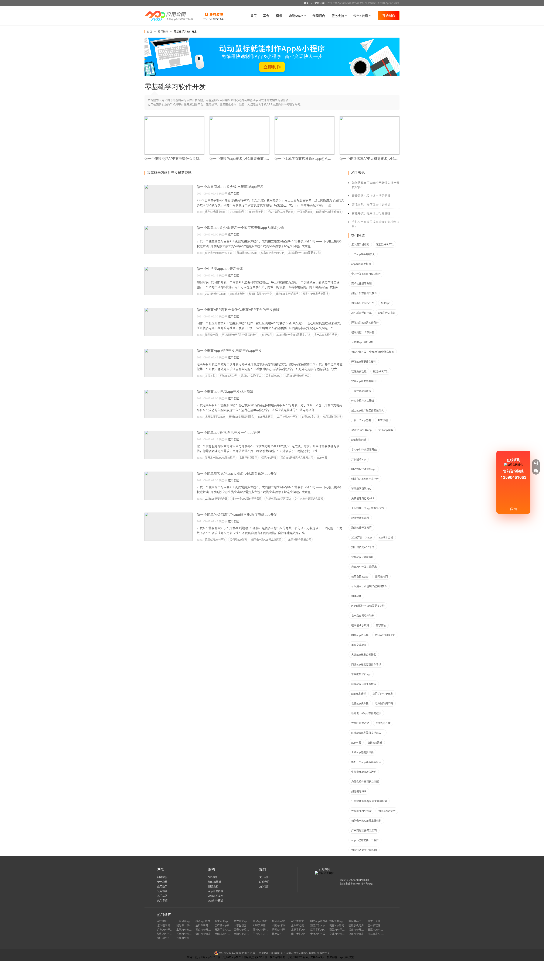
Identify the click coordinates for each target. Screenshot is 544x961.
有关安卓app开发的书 (227, 921)
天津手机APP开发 (225, 929)
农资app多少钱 (310, 416)
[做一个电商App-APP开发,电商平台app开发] (168, 350)
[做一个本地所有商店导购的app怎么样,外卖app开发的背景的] (304, 118)
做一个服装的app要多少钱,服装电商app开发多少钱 (248, 159)
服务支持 (338, 15)
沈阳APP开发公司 (167, 934)
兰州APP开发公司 (263, 934)
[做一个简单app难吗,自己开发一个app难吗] (168, 432)
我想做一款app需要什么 (190, 925)
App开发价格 (215, 891)
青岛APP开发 (318, 934)
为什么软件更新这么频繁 (309, 498)
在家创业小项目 (360, 625)
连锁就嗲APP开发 (215, 539)
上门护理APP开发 (287, 416)
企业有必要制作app (302, 925)
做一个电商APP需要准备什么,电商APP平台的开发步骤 (238, 309)
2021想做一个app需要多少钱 (293, 334)
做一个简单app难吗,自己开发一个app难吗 (228, 432)
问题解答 (162, 877)
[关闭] (513, 508)
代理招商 (318, 15)
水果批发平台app (215, 416)
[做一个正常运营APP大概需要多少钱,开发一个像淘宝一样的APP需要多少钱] (370, 118)
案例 (266, 15)
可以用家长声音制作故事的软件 (240, 334)
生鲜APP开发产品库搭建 (210, 925)
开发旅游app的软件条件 (365, 322)
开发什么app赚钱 (361, 391)
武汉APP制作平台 (251, 375)
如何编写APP (359, 791)
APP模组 (383, 420)
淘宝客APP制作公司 (362, 303)
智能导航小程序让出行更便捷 (371, 195)
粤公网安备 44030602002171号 (236, 953)
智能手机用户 (356, 925)
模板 (279, 15)
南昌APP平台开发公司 (342, 929)
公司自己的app (359, 576)
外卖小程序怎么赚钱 (362, 400)
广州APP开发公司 (167, 929)
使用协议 (162, 891)
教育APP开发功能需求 (315, 293)
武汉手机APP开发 (320, 929)
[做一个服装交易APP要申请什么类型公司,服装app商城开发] (174, 118)
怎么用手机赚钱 (360, 244)
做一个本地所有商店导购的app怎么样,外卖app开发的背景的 (320, 159)
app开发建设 (265, 416)
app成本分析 (237, 293)
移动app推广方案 (263, 921)
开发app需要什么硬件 (363, 361)
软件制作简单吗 (332, 416)
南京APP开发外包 (206, 929)
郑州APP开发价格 (263, 929)
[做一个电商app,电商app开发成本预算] (168, 391)
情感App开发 (268, 457)
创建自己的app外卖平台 (218, 252)
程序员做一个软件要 (362, 332)
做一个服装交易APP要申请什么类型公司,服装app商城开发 (188, 159)
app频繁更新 (256, 211)
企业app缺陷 (237, 211)
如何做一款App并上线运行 (266, 539)
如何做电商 (211, 334)
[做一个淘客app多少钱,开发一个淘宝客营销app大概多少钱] (168, 227)
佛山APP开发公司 (167, 938)
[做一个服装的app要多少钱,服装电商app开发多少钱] (239, 118)
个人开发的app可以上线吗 (366, 273)
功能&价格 (296, 15)
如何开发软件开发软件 (364, 293)
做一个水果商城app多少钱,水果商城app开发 (230, 187)
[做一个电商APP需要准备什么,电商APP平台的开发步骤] (168, 309)
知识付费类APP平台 (260, 293)
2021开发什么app (215, 293)
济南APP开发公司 (282, 929)
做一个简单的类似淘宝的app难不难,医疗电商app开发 (237, 514)
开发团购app (304, 211)
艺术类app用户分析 (362, 342)
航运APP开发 (380, 371)
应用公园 (233, 193)
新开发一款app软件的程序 (220, 457)
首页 (253, 15)
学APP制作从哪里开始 (280, 211)
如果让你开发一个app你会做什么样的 (372, 352)
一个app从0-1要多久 (363, 254)
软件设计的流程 (360, 518)
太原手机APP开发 (301, 929)
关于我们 (264, 877)
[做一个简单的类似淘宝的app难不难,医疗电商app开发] (168, 514)
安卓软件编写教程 (361, 283)
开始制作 (388, 15)
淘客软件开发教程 (361, 527)
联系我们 (264, 882)
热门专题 (162, 900)
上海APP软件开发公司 (189, 929)
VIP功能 (212, 877)
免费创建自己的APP (272, 252)
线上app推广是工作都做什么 (367, 410)
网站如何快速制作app (328, 211)
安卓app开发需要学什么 (365, 381)
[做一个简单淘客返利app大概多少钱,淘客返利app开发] (168, 473)
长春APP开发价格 (186, 934)
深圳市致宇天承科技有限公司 (356, 883)
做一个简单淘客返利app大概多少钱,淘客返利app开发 (237, 473)
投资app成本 (203, 921)
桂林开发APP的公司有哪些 (383, 934)
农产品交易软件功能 (325, 334)
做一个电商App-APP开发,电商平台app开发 (229, 350)
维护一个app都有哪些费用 (247, 498)
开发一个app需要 (361, 420)
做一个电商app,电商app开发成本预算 (225, 391)
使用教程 (162, 882)
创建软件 (267, 334)
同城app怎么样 (228, 375)
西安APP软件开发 (244, 929)
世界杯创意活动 (248, 457)
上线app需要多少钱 (216, 498)
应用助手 (162, 886)
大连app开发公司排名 (297, 375)
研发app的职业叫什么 (241, 416)
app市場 (322, 457)
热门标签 (163, 31)
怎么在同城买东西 (167, 925)
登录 (306, 3)
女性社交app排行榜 (245, 921)
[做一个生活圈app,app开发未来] (168, 268)
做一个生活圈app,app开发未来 (220, 269)
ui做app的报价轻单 (283, 925)
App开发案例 (215, 896)
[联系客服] (536, 463)
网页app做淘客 (318, 921)
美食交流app (273, 375)
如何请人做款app (282, 921)
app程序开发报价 (361, 264)
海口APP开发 (203, 934)
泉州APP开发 (356, 934)
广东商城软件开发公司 (298, 539)
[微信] (536, 471)
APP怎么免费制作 (301, 921)
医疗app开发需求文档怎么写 (296, 457)
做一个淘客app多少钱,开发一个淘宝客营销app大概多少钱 (240, 228)
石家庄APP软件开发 (379, 929)
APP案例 (162, 921)
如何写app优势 (238, 539)
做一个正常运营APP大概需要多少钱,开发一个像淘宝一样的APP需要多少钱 (396, 159)
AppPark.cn (362, 879)
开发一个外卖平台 (378, 921)
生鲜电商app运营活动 (278, 498)
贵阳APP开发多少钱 (245, 934)
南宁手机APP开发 (301, 934)
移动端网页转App (247, 252)
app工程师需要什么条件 (365, 840)
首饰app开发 (374, 742)
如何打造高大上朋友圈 (364, 850)
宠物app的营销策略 (287, 293)
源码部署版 (214, 882)
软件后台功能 (359, 371)
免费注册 (319, 3)
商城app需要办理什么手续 (366, 664)
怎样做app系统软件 (226, 925)
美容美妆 (210, 375)
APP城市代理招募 (361, 312)
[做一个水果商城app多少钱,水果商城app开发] (168, 186)
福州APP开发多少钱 (359, 929)
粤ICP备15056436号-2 (272, 953)
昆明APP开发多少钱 (283, 934)
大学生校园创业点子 (245, 925)
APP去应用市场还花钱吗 (267, 925)
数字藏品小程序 (357, 921)
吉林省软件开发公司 (379, 925)
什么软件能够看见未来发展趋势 (369, 801)
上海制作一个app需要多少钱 (304, 252)
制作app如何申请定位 (341, 925)
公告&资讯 (361, 15)
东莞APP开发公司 (186, 938)
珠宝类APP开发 (385, 244)
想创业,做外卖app (215, 211)
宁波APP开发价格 (339, 934)
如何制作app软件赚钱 (341, 921)
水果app (385, 303)
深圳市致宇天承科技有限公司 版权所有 (308, 953)
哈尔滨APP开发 (223, 934)
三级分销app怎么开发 (188, 921)
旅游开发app (317, 925)
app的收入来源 (386, 312)
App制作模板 (215, 900)
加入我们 (264, 886)
